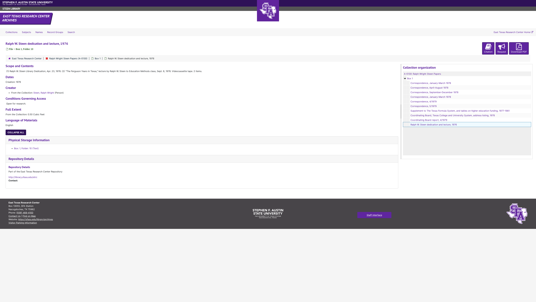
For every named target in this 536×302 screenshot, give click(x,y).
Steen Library (11, 8)
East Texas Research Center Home (512, 32)
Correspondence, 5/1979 (424, 106)
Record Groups (55, 32)
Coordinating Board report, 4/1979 (429, 120)
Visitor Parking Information (23, 222)
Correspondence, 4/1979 (424, 101)
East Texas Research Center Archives (26, 18)
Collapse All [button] (16, 132)
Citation (488, 51)
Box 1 (97, 58)
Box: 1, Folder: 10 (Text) (26, 148)
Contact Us (15, 216)
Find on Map (29, 216)
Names (39, 32)
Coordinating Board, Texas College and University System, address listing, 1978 (453, 115)
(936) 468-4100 (24, 212)
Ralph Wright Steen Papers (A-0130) (68, 58)
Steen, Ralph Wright (43, 92)
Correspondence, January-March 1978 (431, 83)
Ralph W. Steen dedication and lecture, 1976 (434, 124)
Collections (11, 32)
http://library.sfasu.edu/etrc (23, 177)
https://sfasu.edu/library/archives (35, 219)
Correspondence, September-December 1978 (434, 92)
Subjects (26, 32)
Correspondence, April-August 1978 (429, 87)
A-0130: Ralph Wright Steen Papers (422, 73)
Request (501, 51)
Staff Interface (374, 215)
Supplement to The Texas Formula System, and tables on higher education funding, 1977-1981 (460, 110)
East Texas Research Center (27, 58)
